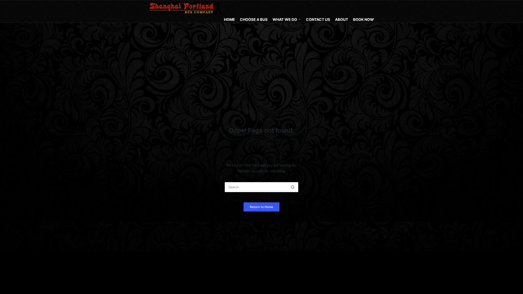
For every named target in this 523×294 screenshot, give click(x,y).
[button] (292, 187)
